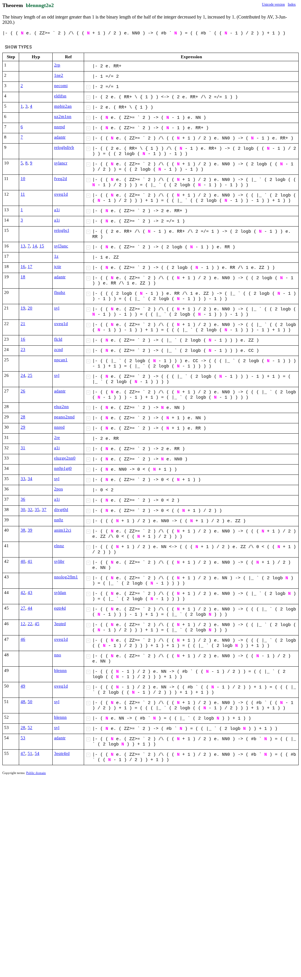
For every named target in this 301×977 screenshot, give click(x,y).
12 (23, 623)
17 (30, 266)
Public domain (36, 773)
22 (30, 623)
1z (56, 256)
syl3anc (61, 246)
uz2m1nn (62, 116)
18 (23, 276)
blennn (60, 670)
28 (23, 417)
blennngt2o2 (40, 5)
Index (292, 4)
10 (23, 178)
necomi (61, 85)
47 (23, 753)
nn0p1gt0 (63, 468)
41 (30, 561)
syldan (60, 592)
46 (23, 639)
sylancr (60, 163)
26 (23, 391)
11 (23, 194)
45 (37, 623)
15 (41, 246)
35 (37, 509)
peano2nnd (64, 417)
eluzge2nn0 (65, 458)
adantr (60, 137)
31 (23, 447)
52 (30, 727)
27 (23, 608)
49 (23, 686)
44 (30, 608)
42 (23, 592)
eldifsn (60, 96)
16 (23, 266)
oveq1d (61, 194)
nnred (59, 427)
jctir (57, 266)
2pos (58, 489)
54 (37, 753)
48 (23, 701)
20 (30, 308)
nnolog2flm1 (66, 577)
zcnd (58, 349)
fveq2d (60, 178)
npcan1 (61, 359)
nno (57, 655)
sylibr (59, 561)
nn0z (58, 519)
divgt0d (61, 509)
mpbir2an (63, 106)
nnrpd (59, 126)
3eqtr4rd (62, 753)
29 (23, 427)
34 (30, 478)
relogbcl (61, 230)
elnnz (59, 545)
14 (34, 246)
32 (30, 509)
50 (30, 701)
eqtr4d (60, 608)
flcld (58, 339)
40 (23, 561)
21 (23, 323)
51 (30, 753)
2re (57, 437)
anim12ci (62, 530)
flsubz (59, 292)
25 (30, 375)
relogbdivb (64, 147)
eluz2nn (61, 406)
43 (30, 592)
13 (23, 246)
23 (23, 349)
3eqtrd (60, 623)
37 (44, 509)
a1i (57, 209)
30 (23, 509)
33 (23, 478)
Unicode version (273, 4)
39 (30, 530)
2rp (57, 65)
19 (23, 308)
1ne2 (58, 75)
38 (23, 530)
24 (23, 375)
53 (23, 737)
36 (23, 499)
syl (56, 308)
